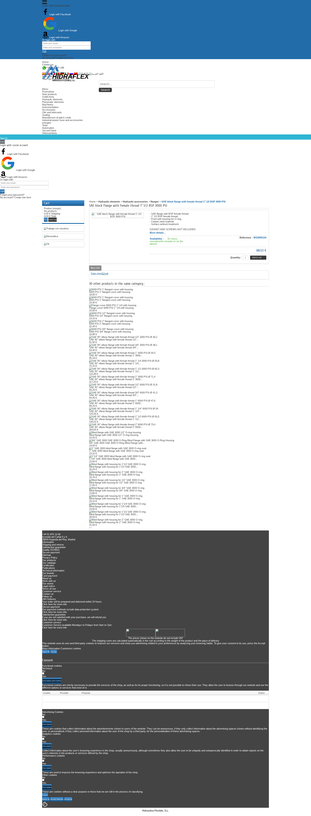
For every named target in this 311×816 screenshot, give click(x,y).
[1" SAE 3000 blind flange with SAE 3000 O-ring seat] (117, 448)
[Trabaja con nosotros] (63, 228)
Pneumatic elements (53, 102)
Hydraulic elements (52, 99)
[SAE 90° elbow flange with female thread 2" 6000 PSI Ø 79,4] (122, 424)
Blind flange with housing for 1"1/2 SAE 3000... (113, 466)
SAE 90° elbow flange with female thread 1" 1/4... (114, 363)
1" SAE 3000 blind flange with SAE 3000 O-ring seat (116, 450)
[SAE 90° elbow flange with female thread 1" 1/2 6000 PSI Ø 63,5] (124, 416)
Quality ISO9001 (51, 549)
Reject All (45, 652)
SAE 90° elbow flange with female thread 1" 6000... (115, 403)
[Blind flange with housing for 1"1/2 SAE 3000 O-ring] (117, 464)
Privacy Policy (49, 557)
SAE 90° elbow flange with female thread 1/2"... (113, 339)
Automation (48, 127)
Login (44, 52)
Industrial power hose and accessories (62, 120)
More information (51, 648)
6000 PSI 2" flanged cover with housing (109, 323)
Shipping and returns (53, 544)
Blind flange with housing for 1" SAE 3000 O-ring (114, 498)
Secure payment (51, 552)
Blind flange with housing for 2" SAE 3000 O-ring (114, 474)
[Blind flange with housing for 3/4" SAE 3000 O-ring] (116, 487)
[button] (52, 681)
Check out (52, 220)
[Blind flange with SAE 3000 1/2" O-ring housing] (115, 432)
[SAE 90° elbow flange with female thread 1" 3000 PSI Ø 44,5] (122, 352)
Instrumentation (50, 107)
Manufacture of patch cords (56, 117)
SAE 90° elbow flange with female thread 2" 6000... (115, 427)
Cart (46, 203)
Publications (48, 568)
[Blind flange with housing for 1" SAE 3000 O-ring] (115, 495)
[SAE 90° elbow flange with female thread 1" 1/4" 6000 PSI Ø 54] (123, 408)
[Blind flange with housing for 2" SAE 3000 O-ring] (115, 472)
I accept (53, 652)
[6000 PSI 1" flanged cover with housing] (111, 289)
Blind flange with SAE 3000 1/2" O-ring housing (113, 435)
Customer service (51, 591)
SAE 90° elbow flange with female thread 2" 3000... (115, 379)
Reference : (246, 237)
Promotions (48, 91)
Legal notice (48, 586)
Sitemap (46, 555)
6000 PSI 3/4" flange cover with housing (110, 331)
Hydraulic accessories (135, 201)
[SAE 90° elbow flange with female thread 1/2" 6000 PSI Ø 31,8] (123, 384)
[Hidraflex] (65, 73)
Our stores (47, 583)
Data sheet (96, 273)
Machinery (47, 104)
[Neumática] (63, 236)
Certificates (48, 565)
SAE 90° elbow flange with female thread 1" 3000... (115, 355)
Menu (45, 89)
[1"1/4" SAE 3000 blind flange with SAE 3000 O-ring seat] (119, 456)
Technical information (53, 570)
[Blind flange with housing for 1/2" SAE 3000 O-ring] (116, 479)
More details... (158, 232)
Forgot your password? (54, 55)
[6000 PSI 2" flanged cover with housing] (111, 321)
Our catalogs (49, 562)
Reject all (45, 799)
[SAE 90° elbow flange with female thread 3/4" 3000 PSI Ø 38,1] (123, 344)
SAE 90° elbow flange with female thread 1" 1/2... (114, 371)
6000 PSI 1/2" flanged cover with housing (110, 315)
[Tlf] (63, 244)
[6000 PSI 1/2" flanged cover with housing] (112, 313)
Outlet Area (48, 96)
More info (95, 268)
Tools (45, 125)
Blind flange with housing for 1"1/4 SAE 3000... (113, 506)
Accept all (68, 799)
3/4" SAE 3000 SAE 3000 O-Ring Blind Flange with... (116, 443)
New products (49, 94)
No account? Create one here (57, 57)
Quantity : (236, 257)
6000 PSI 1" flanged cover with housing (109, 292)
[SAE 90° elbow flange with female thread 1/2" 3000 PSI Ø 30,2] (123, 336)
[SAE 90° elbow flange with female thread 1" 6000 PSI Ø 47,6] (122, 400)
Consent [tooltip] (47, 660)
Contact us (48, 64)
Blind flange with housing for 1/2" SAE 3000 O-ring (115, 482)
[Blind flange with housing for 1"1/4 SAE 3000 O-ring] (117, 503)
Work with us (49, 581)
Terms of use (49, 588)
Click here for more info (54, 604)
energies (46, 122)
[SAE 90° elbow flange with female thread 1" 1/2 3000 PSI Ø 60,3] (124, 368)
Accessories (48, 109)
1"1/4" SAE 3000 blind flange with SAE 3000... (113, 458)
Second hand (49, 130)
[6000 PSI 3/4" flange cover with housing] (111, 329)
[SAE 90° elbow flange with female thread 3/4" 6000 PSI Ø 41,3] (123, 392)
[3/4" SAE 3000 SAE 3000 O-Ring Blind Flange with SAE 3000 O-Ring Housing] (131, 440)
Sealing (46, 115)
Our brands (48, 573)
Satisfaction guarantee (54, 547)
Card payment (49, 575)
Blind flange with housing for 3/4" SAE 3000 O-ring (115, 490)
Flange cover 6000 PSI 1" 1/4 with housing (111, 307)
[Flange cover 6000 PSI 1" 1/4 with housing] (112, 305)
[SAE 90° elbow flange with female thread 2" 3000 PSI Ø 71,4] (122, 376)
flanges (154, 201)
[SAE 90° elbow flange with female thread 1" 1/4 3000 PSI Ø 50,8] (124, 360)
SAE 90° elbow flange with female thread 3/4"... (113, 347)
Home (45, 62)
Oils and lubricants (52, 112)
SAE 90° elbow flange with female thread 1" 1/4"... (115, 411)
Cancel (45, 795)
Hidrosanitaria (49, 133)
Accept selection (56, 799)
